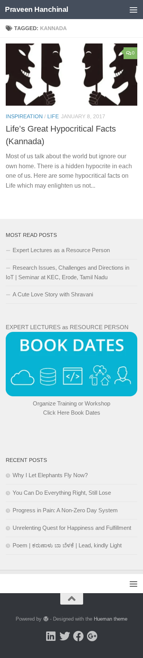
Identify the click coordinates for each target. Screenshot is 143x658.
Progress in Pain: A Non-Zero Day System (65, 510)
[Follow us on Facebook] (78, 636)
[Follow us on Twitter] (64, 636)
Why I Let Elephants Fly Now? (50, 475)
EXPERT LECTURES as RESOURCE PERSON (67, 327)
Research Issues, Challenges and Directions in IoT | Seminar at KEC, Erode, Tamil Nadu (67, 272)
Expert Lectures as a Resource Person (61, 250)
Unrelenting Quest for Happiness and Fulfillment (72, 527)
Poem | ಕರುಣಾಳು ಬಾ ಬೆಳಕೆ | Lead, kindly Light (67, 545)
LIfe (53, 116)
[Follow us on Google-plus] (92, 636)
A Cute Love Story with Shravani (53, 294)
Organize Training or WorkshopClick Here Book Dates (71, 408)
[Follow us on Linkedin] (51, 636)
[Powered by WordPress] (45, 618)
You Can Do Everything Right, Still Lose (62, 492)
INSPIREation (24, 116)
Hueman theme (110, 619)
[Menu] (133, 9)
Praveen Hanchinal (36, 9)
